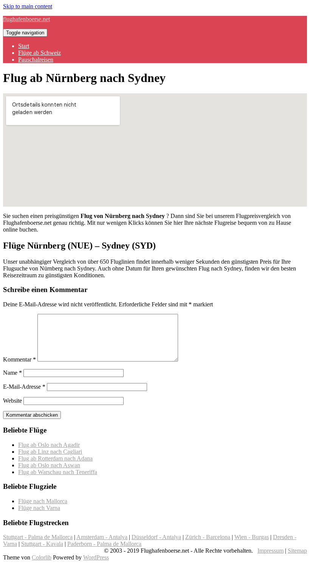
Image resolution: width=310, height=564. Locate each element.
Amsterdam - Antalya (101, 537)
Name (12, 372)
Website (12, 400)
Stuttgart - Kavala (42, 544)
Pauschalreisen (35, 59)
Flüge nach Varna (39, 508)
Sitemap (297, 550)
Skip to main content (27, 6)
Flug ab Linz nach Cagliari (50, 451)
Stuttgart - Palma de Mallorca (38, 537)
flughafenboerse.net (26, 19)
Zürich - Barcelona (207, 537)
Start (23, 46)
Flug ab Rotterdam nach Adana (55, 458)
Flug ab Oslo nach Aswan (49, 465)
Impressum (270, 550)
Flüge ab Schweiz (39, 52)
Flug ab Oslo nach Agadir (49, 445)
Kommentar (19, 359)
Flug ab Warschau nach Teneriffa (57, 472)
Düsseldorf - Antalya (156, 537)
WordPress (96, 557)
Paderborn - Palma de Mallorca (104, 544)
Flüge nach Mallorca (42, 501)
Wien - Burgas (251, 537)
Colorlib (41, 557)
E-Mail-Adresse (24, 386)
